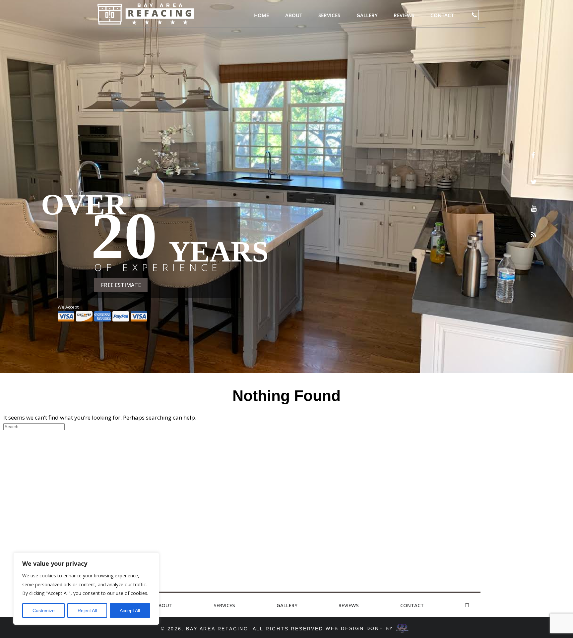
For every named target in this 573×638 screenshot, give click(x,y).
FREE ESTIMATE (121, 285)
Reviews (404, 15)
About (293, 15)
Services (329, 15)
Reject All (87, 610)
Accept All (130, 610)
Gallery (367, 15)
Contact (442, 15)
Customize (43, 610)
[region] (86, 588)
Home (261, 15)
